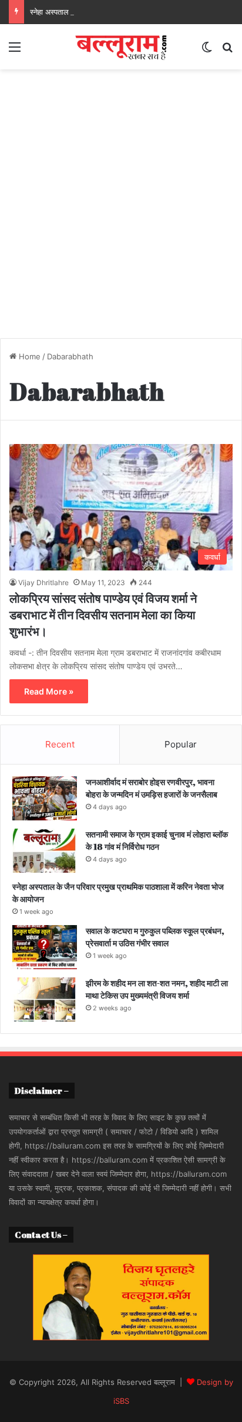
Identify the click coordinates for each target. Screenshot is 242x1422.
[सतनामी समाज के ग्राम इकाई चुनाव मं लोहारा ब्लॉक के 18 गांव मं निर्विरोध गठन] (44, 851)
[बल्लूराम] (121, 46)
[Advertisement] (121, 208)
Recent (60, 744)
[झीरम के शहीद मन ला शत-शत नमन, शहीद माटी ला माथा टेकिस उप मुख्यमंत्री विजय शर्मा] (44, 999)
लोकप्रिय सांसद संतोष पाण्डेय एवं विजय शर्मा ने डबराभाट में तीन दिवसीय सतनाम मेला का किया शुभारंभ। (103, 614)
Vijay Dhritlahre (43, 582)
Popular (180, 744)
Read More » (48, 691)
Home (28, 356)
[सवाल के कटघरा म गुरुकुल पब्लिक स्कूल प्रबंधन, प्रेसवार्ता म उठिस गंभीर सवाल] (44, 947)
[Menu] (15, 51)
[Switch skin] (207, 51)
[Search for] (227, 51)
